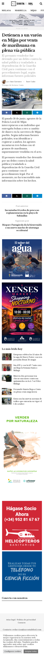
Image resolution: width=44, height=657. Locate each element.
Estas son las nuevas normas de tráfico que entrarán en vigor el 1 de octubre (27, 401)
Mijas (34, 10)
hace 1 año (30, 82)
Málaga (6, 10)
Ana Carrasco (16, 82)
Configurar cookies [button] (13, 651)
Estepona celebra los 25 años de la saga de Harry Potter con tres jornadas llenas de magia (27, 357)
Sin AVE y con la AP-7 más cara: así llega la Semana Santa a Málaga (27, 368)
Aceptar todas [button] (31, 651)
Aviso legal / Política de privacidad (21, 620)
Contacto (22, 623)
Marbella (20, 10)
